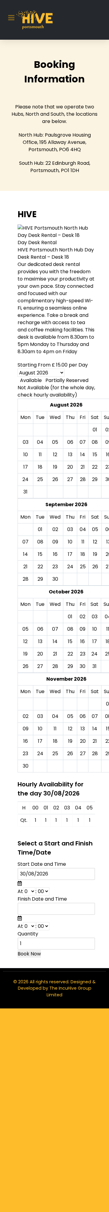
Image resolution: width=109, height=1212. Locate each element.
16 (55, 554)
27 (40, 666)
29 (40, 579)
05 (95, 529)
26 (95, 566)
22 (40, 566)
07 (25, 541)
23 (55, 566)
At (20, 891)
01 (40, 529)
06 (40, 629)
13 (40, 641)
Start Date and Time (42, 864)
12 (95, 541)
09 (55, 541)
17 (70, 554)
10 (70, 541)
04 (83, 529)
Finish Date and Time (42, 898)
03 (70, 529)
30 (55, 579)
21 (25, 566)
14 (25, 554)
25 (83, 566)
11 (82, 541)
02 (55, 529)
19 (95, 554)
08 (40, 541)
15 (40, 554)
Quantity (28, 933)
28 (25, 579)
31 (25, 491)
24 (70, 566)
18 (83, 554)
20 (40, 653)
